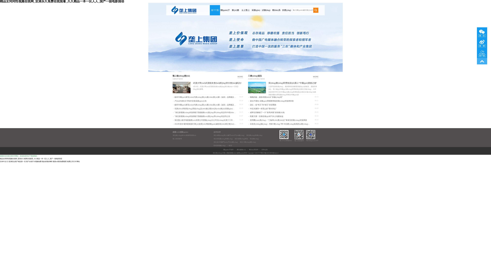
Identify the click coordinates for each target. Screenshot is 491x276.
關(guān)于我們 (228, 150)
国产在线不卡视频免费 (33, 161)
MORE (240, 77)
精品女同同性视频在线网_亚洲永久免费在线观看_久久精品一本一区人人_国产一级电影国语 (31, 159)
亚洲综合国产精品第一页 (17, 161)
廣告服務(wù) (241, 150)
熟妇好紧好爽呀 (47, 161)
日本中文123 (4, 161)
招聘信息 (264, 150)
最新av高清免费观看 (60, 161)
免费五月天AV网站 (73, 161)
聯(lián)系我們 (253, 150)
